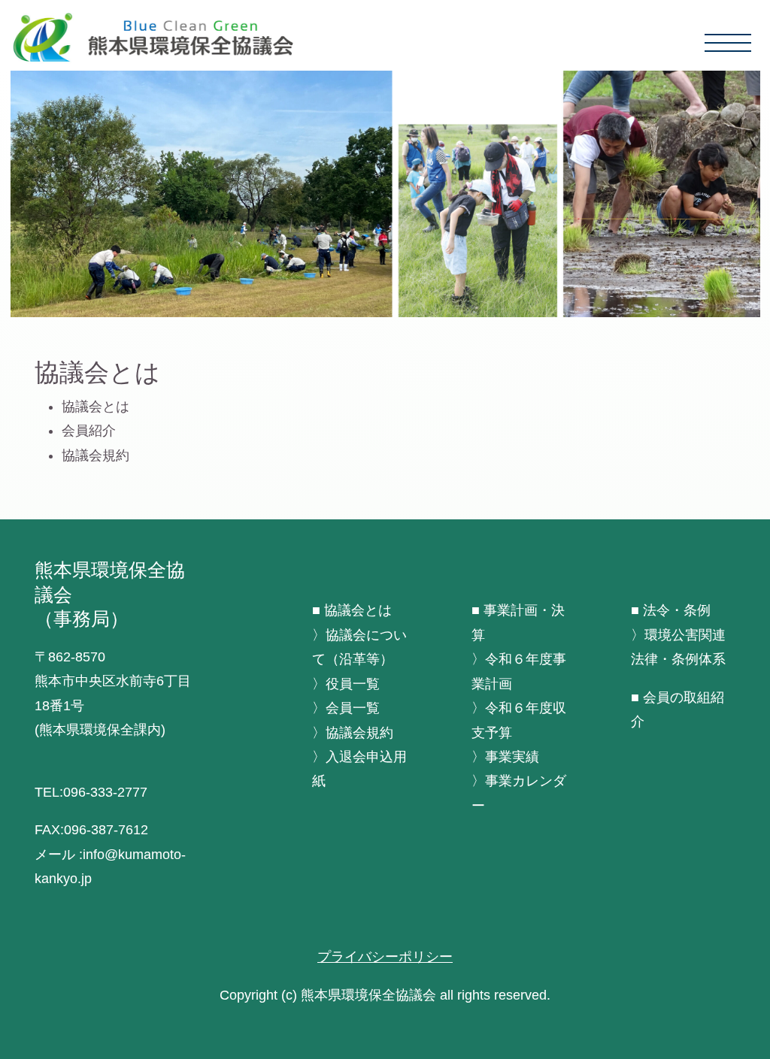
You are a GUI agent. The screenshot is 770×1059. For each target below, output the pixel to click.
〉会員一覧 (346, 708)
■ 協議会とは (352, 610)
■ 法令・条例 (671, 610)
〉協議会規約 (352, 732)
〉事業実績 (505, 756)
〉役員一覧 (346, 683)
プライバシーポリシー (385, 956)
